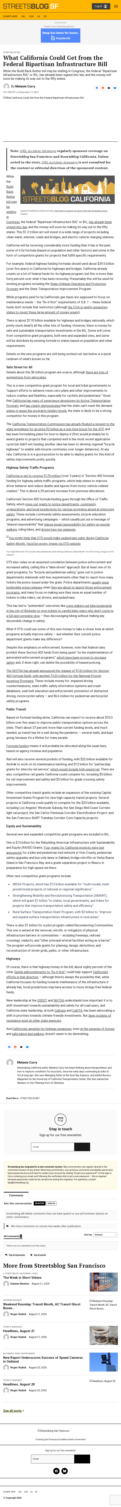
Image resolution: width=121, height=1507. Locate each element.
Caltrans (60, 1010)
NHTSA (59, 1000)
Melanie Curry (25, 86)
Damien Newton (19, 1283)
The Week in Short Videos (22, 1278)
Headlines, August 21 (19, 1331)
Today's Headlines (12, 1327)
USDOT (42, 1000)
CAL (23, 16)
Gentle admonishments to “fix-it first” (40, 972)
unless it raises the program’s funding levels (36, 411)
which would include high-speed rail (74, 769)
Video (35, 1273)
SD (45, 16)
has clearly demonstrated (43, 406)
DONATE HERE (10, 16)
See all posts (12, 1411)
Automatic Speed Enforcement (19, 1354)
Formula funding (17, 746)
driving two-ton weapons (58, 529)
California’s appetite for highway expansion (41, 1029)
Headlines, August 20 (19, 1384)
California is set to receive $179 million (33, 476)
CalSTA (77, 1010)
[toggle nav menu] (116, 6)
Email (36, 1147)
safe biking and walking (28, 1034)
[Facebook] (56, 1471)
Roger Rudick (18, 1314)
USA (31, 16)
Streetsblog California (17, 1273)
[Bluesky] (64, 1471)
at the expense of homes (97, 1029)
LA (38, 16)
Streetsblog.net (12, 52)
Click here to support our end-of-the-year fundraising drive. (81, 211)
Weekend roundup (12, 1300)
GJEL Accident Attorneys (38, 151)
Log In (98, 6)
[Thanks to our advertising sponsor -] (60, 35)
